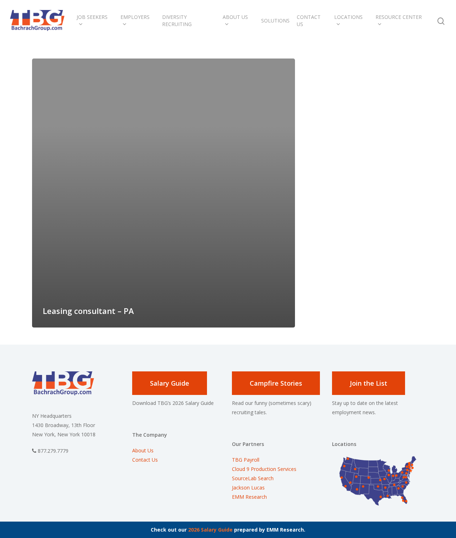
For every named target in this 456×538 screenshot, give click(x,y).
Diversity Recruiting (177, 20)
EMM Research (249, 496)
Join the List (368, 383)
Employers (135, 17)
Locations (348, 17)
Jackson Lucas (248, 487)
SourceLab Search (253, 478)
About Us (235, 17)
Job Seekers (92, 17)
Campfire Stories (276, 383)
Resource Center (398, 17)
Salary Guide (169, 383)
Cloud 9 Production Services (264, 469)
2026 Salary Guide (210, 529)
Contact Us (309, 20)
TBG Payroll (245, 459)
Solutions (275, 20)
